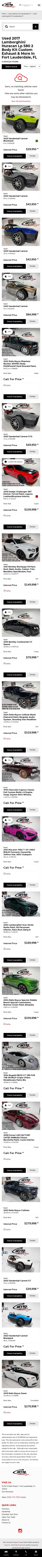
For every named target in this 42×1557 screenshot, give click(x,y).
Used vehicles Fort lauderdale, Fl (19, 14)
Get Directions (7, 1492)
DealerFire (7, 1545)
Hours (23, 1497)
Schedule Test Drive (10, 1514)
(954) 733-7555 (13, 1497)
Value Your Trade (8, 1517)
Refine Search (11, 67)
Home (4, 14)
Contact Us (6, 1522)
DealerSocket (21, 1545)
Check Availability (14, 156)
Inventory (5, 1509)
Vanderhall (6, 1511)
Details (32, 156)
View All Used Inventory (21, 101)
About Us (5, 1520)
